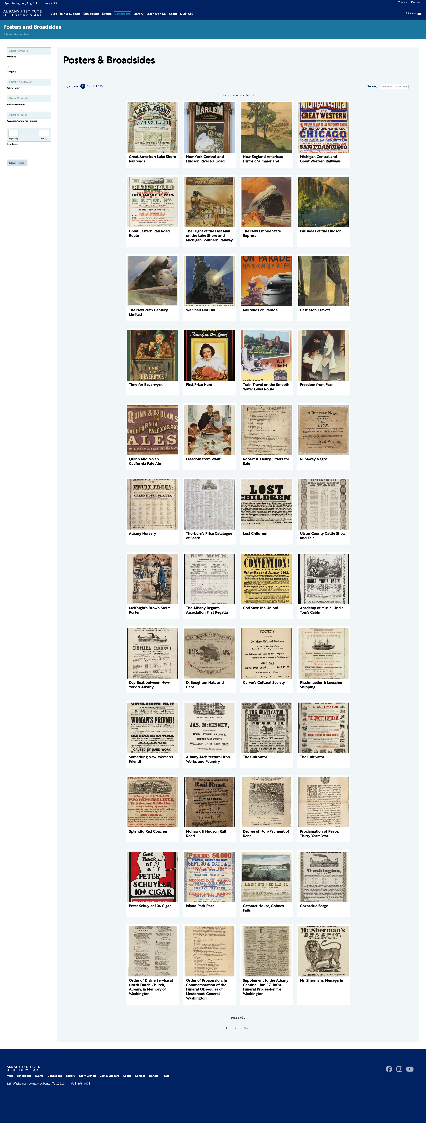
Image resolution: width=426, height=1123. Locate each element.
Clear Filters (16, 163)
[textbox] (394, 86)
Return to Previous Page (17, 34)
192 (100, 86)
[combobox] (29, 66)
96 (88, 86)
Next (246, 1028)
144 (95, 86)
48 (82, 86)
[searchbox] (29, 66)
